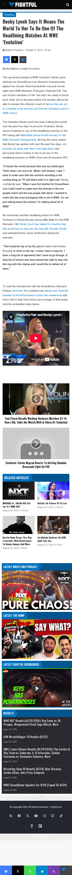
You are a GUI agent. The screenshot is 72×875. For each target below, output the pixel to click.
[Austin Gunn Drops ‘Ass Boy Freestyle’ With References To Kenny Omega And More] (19, 525)
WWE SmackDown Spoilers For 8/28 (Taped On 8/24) (35, 785)
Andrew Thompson (14, 50)
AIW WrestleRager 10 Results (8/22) (25, 737)
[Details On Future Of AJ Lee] (53, 491)
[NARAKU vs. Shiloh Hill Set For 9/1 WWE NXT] (19, 491)
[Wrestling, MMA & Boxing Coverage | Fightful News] (23, 4)
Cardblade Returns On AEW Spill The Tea (51, 539)
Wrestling (9, 14)
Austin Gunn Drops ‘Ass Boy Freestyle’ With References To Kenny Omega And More (17, 541)
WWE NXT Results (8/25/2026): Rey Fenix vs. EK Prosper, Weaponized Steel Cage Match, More (31, 722)
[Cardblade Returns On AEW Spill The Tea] (53, 525)
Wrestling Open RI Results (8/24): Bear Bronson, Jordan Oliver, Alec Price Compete (32, 770)
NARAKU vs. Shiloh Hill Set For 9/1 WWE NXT (17, 504)
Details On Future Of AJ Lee (52, 503)
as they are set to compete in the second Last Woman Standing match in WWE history (36, 109)
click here (17, 290)
